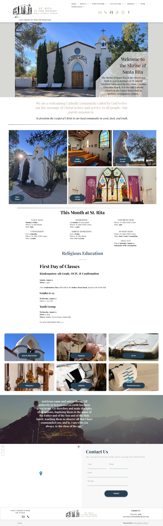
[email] (100, 12)
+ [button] (2, 446)
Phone (111, 464)
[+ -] (41, 476)
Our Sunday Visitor (140, 523)
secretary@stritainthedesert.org (136, 516)
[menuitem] (74, 3)
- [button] (2, 449)
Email (89, 472)
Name (89, 464)
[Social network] (111, 12)
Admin (19, 523)
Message (90, 481)
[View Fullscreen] (2, 454)
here (62, 322)
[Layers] (78, 446)
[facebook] (129, 12)
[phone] (105, 12)
